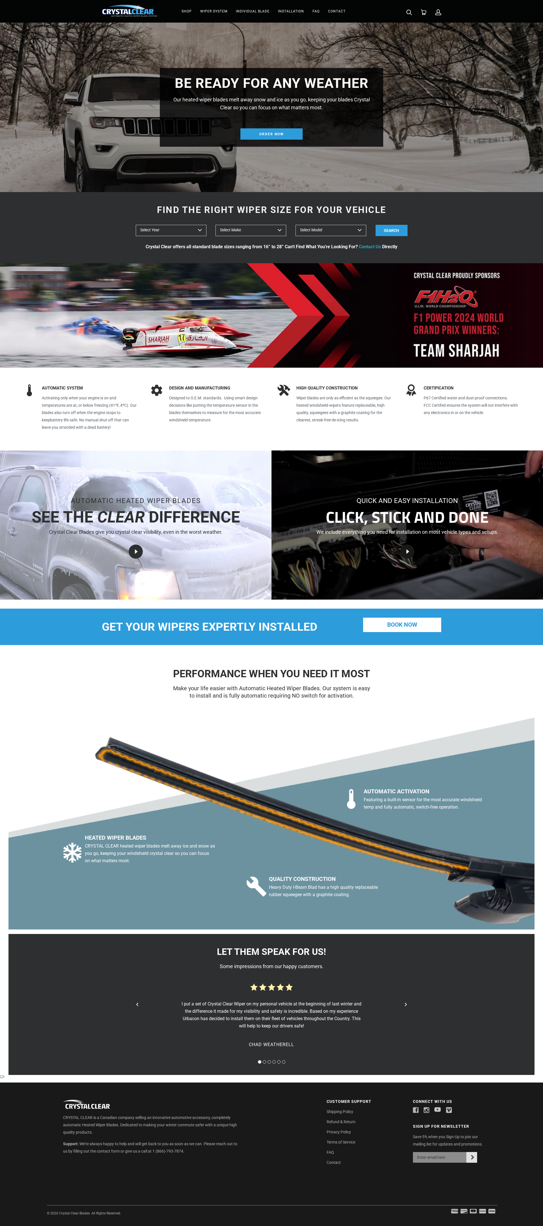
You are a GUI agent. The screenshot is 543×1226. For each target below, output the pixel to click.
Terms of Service (341, 1142)
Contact (337, 11)
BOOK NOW (402, 624)
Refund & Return (341, 1122)
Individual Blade (253, 11)
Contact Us (370, 246)
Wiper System (213, 11)
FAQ (316, 11)
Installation (291, 11)
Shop (187, 11)
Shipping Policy (340, 1111)
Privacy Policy (339, 1132)
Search (391, 230)
